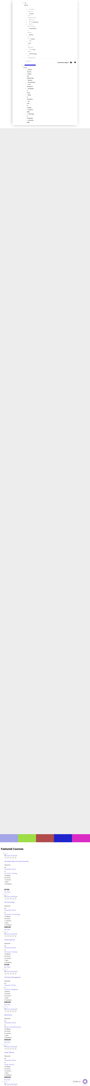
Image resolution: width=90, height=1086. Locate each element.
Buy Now (7, 892)
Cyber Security (9, 1064)
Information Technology (12, 914)
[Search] (30, 65)
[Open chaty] (85, 1081)
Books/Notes (61, 62)
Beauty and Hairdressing (12, 1027)
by (5, 867)
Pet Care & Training (10, 873)
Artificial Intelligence (11, 989)
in (5, 871)
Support (67, 62)
